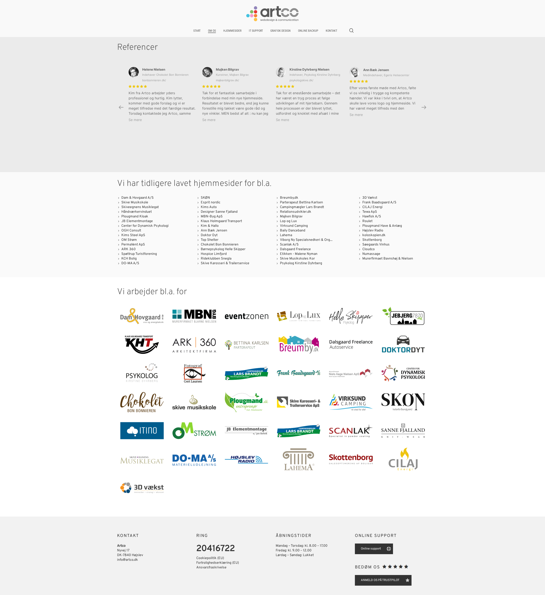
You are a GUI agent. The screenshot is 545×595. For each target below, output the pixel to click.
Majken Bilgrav (291, 216)
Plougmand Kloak (134, 216)
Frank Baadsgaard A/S (379, 202)
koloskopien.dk (374, 235)
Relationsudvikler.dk (295, 212)
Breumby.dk (289, 198)
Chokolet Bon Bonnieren (219, 245)
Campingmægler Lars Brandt (302, 207)
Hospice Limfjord (214, 254)
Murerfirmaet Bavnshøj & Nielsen (387, 259)
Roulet (367, 221)
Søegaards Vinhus (376, 245)
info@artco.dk (127, 560)
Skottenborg (372, 240)
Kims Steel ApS (133, 235)
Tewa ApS (369, 212)
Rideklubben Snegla (216, 259)
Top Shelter (209, 240)
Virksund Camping (294, 226)
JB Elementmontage (137, 221)
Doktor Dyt (209, 235)
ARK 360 (128, 249)
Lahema (286, 235)
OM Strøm (129, 240)
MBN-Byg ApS (212, 216)
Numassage (371, 254)
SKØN (205, 198)
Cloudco (368, 249)
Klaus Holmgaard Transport (221, 221)
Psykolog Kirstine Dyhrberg (301, 263)
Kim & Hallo (210, 226)
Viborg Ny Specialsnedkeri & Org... (306, 240)
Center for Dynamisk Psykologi (145, 226)
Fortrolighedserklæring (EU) (217, 563)
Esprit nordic (210, 202)
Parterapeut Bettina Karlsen (301, 202)
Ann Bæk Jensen (214, 230)
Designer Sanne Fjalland (219, 212)
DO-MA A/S (130, 263)
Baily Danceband (292, 230)
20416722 (215, 549)
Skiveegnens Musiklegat (140, 207)
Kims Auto (209, 207)
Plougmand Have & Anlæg (382, 226)
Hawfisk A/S (371, 216)
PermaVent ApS (133, 245)
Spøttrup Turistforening (139, 254)
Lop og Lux (288, 221)
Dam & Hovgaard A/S (137, 198)
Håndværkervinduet (136, 212)
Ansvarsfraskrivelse (211, 567)
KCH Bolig (129, 259)
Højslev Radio (372, 230)
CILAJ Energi (372, 207)
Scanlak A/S (289, 245)
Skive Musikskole (134, 202)
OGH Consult (131, 230)
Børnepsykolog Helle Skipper (223, 249)
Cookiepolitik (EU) (210, 558)
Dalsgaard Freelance (295, 249)
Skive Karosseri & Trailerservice (225, 263)
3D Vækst (369, 198)
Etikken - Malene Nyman (298, 254)
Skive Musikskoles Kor (297, 259)
